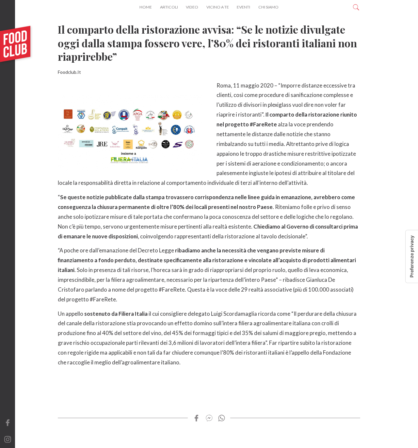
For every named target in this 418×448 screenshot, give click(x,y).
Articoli (169, 7)
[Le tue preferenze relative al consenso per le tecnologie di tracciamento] (412, 256)
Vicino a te (217, 7)
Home (145, 7)
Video (192, 7)
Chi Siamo (268, 7)
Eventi (243, 7)
